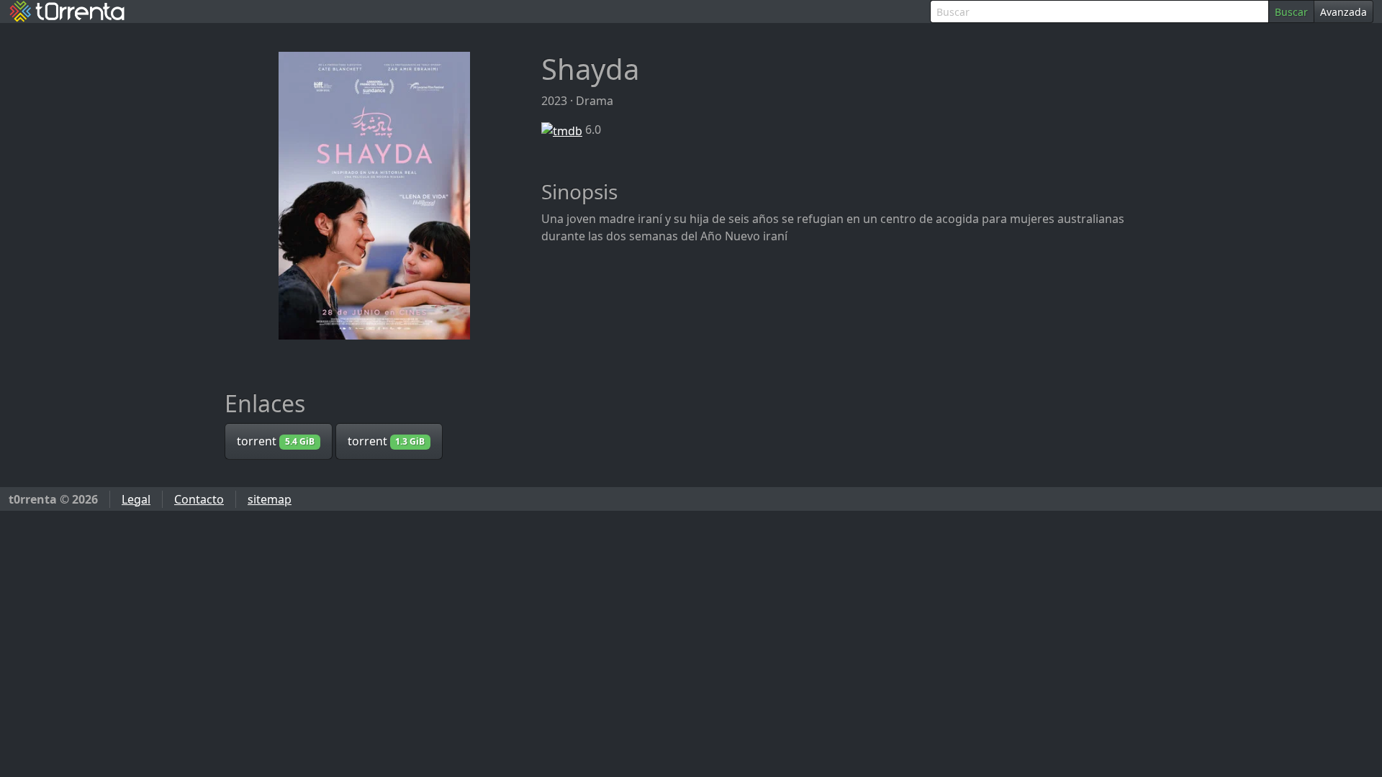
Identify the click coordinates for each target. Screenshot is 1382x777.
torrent (276, 441)
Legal (136, 499)
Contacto (199, 499)
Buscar (1291, 12)
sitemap (270, 499)
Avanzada (1343, 12)
